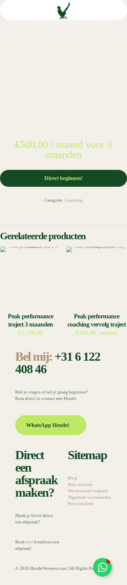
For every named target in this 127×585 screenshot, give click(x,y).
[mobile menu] (118, 10)
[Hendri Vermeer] (63, 10)
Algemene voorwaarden (89, 497)
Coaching (74, 200)
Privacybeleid (80, 503)
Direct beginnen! (63, 178)
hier (29, 541)
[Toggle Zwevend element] (102, 567)
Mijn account (80, 484)
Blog (72, 477)
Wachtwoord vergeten (88, 490)
